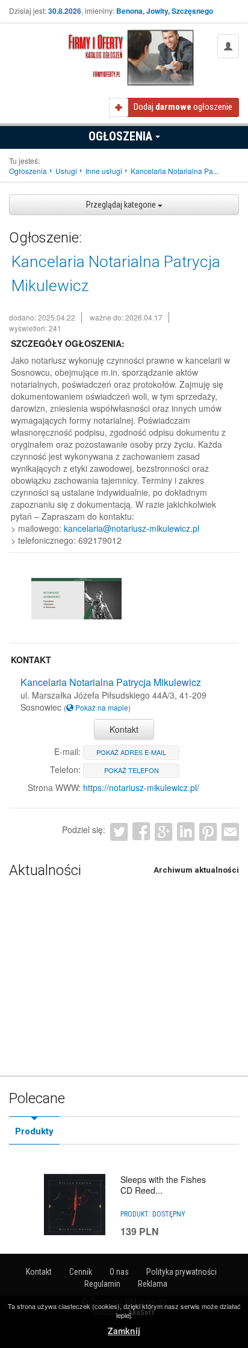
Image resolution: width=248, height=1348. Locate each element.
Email (230, 831)
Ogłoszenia (121, 136)
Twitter (119, 831)
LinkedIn (186, 831)
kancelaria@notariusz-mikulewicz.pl (131, 528)
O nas (119, 1272)
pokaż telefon (131, 770)
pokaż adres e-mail (131, 752)
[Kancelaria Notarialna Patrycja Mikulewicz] (76, 599)
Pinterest (208, 831)
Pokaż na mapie (100, 707)
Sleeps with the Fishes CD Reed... (163, 1184)
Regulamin (102, 1284)
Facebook (141, 831)
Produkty (34, 1131)
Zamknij (124, 1331)
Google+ (163, 831)
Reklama (152, 1284)
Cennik (80, 1272)
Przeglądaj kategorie (122, 204)
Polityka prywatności (181, 1272)
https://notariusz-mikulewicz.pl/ (141, 787)
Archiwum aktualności (196, 869)
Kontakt (124, 729)
